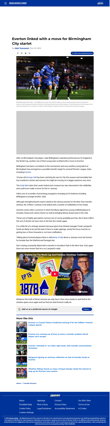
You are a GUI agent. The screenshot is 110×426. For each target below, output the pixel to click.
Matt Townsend (22, 48)
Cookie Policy (25, 408)
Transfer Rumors (29, 383)
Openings (41, 400)
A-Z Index (82, 408)
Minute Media (13, 418)
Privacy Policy (60, 404)
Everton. (27, 172)
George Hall (31, 177)
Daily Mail (24, 185)
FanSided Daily (25, 404)
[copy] (29, 53)
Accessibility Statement (65, 408)
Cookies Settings (26, 412)
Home (18, 383)
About (21, 400)
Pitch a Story (42, 404)
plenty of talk (57, 237)
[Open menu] (5, 3)
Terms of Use (84, 404)
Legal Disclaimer (44, 408)
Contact (58, 400)
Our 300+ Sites (84, 400)
